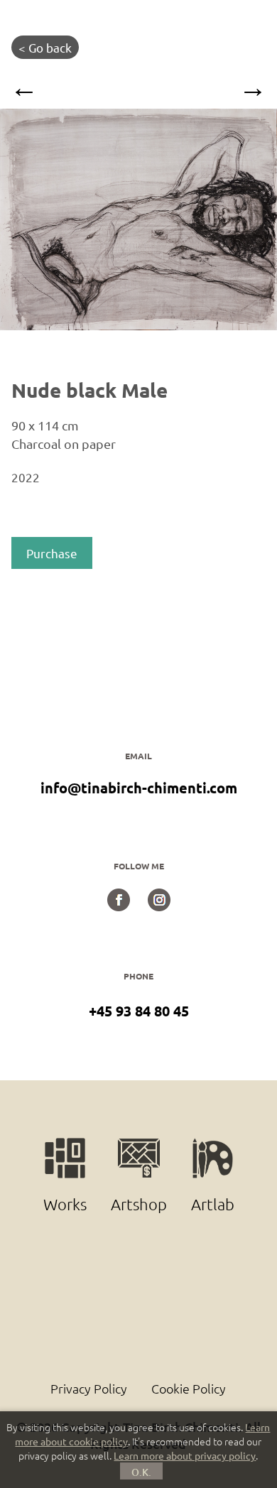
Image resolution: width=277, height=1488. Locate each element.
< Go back (45, 47)
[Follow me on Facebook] (118, 905)
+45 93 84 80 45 (139, 1010)
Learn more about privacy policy (185, 1455)
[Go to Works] (66, 1145)
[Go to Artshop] (140, 1145)
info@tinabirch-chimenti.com (138, 787)
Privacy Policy (88, 1388)
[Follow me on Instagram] (159, 905)
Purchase (51, 552)
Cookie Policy (188, 1388)
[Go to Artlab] (212, 1145)
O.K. (141, 1472)
